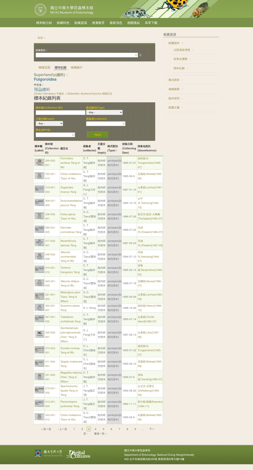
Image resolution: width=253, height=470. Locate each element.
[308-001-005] (39, 205)
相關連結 (133, 22)
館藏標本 (174, 43)
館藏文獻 (174, 107)
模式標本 (174, 80)
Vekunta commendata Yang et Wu (68, 256)
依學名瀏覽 (180, 59)
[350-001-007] (39, 310)
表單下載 (151, 22)
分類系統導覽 (182, 50)
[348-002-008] (39, 258)
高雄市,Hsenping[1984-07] (149, 256)
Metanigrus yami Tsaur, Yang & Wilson (70, 296)
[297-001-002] (39, 321)
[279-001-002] (39, 392)
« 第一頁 (46, 429)
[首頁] (64, 15)
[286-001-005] (39, 232)
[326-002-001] (39, 336)
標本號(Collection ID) (52, 148)
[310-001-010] (39, 272)
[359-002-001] (39, 165)
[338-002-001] (39, 218)
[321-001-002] (39, 299)
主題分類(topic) (45, 118)
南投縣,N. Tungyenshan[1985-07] (149, 162)
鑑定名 (64, 148)
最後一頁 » (100, 433)
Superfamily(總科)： (51, 74)
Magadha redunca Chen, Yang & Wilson (71, 377)
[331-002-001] (39, 379)
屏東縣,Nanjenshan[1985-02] (150, 269)
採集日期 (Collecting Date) (129, 148)
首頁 (40, 37)
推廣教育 (98, 22)
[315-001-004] (39, 191)
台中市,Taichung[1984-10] (148, 203)
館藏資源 (80, 22)
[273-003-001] (39, 352)
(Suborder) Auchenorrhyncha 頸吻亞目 (89, 93)
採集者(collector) (96, 118)
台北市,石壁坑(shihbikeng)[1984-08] (149, 390)
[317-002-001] (39, 245)
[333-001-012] (39, 419)
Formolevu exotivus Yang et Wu (70, 162)
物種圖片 (77, 67)
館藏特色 (63, 22)
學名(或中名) (43, 130)
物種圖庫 (174, 89)
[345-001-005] (39, 285)
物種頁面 (44, 67)
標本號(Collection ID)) (49, 107)
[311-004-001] (39, 365)
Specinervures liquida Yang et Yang (69, 390)
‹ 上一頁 (62, 429)
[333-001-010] (39, 178)
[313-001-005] (39, 406)
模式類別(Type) (95, 107)
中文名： (39, 84)
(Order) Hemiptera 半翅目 (49, 93)
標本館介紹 (44, 22)
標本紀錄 (179, 68)
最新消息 (116, 22)
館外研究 (174, 98)
